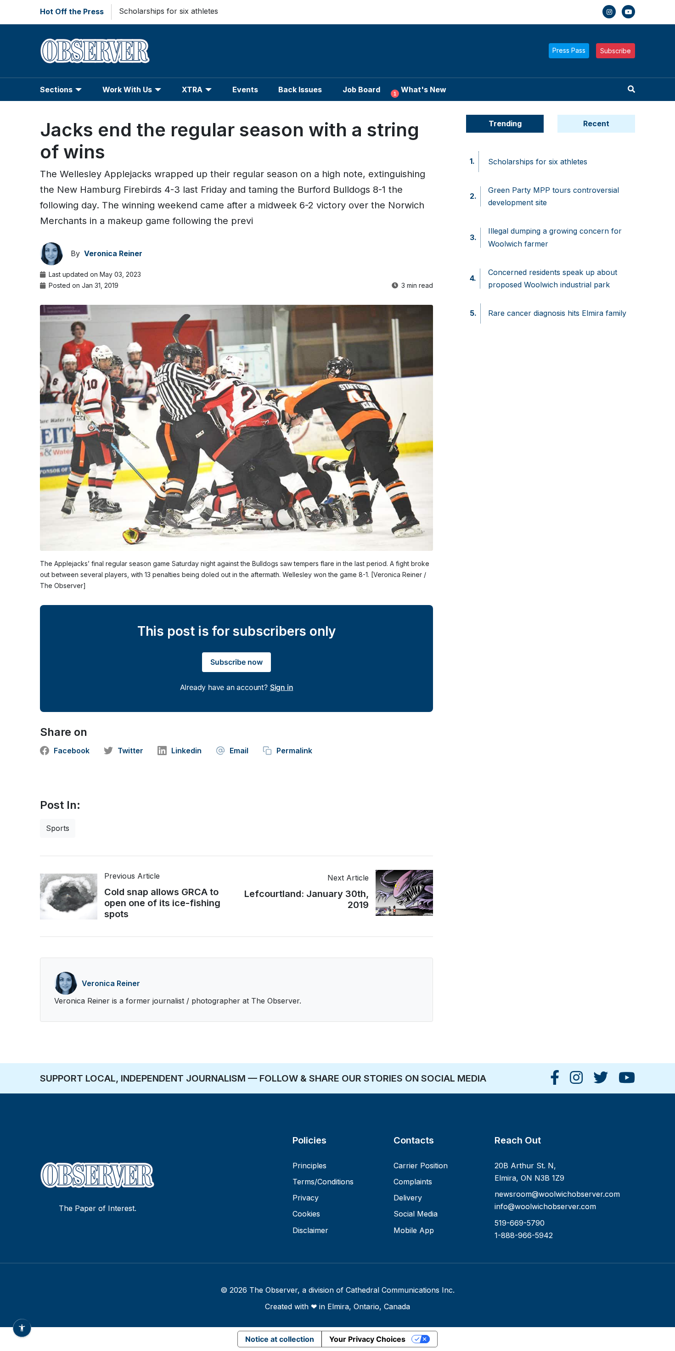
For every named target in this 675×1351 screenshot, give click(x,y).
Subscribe (615, 51)
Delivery (408, 1197)
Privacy (305, 1197)
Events (245, 89)
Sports (57, 828)
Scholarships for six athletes (168, 11)
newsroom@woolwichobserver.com (557, 1194)
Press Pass (568, 50)
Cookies (306, 1213)
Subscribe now (236, 662)
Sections (56, 89)
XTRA (192, 89)
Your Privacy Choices (367, 1339)
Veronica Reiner (111, 983)
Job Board (361, 89)
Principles (309, 1165)
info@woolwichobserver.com (545, 1206)
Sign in (281, 687)
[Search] (631, 89)
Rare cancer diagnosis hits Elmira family (557, 313)
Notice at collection (279, 1339)
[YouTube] (628, 11)
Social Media (416, 1213)
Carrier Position (421, 1165)
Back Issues (300, 89)
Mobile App (414, 1230)
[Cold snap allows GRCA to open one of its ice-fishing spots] (72, 896)
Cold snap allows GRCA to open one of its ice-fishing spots (162, 902)
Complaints (413, 1181)
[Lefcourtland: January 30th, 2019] (401, 893)
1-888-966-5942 (524, 1235)
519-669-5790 (520, 1223)
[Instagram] (609, 11)
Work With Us (127, 89)
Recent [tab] (596, 123)
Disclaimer (310, 1230)
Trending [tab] (505, 123)
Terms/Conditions (323, 1181)
